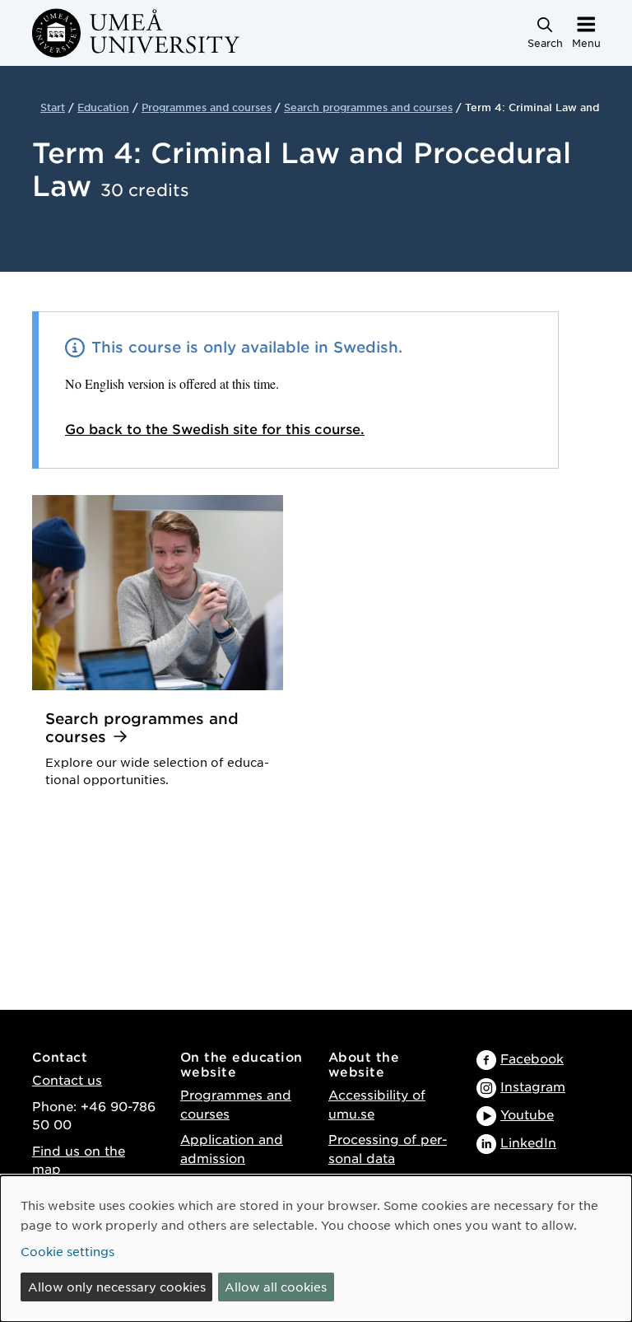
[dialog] (316, 1248)
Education (103, 107)
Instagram (532, 1086)
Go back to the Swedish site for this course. (215, 428)
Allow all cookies (276, 1286)
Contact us (67, 1079)
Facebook (532, 1058)
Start (52, 107)
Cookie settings (67, 1251)
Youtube (527, 1114)
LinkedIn (528, 1142)
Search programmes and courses (368, 107)
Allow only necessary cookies (117, 1286)
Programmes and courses (207, 107)
